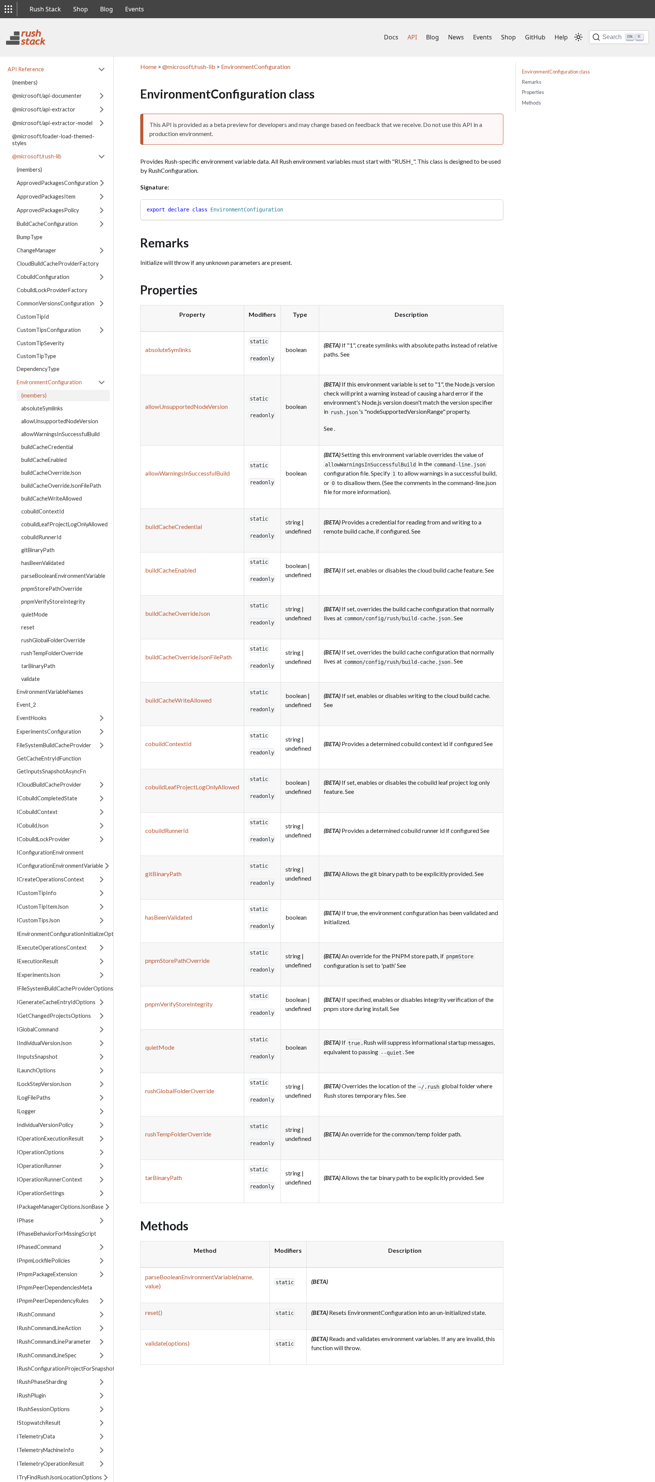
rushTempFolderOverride (52, 653)
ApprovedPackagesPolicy (48, 210)
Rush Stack (45, 9)
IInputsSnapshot (37, 1056)
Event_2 (26, 704)
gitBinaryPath (38, 550)
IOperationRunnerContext (49, 1179)
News (456, 37)
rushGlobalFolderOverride (53, 640)
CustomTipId (33, 316)
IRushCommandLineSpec (47, 1355)
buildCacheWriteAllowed (51, 498)
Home (148, 66)
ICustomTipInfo (36, 893)
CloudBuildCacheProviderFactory (58, 263)
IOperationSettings (40, 1193)
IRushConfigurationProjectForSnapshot (63, 1368)
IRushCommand (36, 1314)
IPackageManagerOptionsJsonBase (60, 1206)
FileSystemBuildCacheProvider (54, 745)
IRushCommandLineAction (49, 1328)
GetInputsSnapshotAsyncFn (51, 771)
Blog (106, 9)
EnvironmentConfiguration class (556, 72)
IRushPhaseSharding (42, 1382)
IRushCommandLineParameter (54, 1341)
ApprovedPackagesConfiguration (57, 183)
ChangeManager (36, 250)
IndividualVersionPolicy (45, 1125)
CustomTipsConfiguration (49, 330)
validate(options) (167, 1343)
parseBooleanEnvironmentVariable (63, 576)
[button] (8, 9)
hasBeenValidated (42, 563)
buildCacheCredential (47, 447)
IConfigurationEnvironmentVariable (60, 865)
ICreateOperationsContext (50, 879)
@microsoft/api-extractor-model (52, 123)
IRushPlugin (31, 1395)
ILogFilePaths (33, 1097)
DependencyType (38, 369)
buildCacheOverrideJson (51, 472)
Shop (80, 9)
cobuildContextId (42, 511)
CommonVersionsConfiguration (55, 303)
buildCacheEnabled (44, 460)
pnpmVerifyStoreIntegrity (53, 601)
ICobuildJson (33, 825)
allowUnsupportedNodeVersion (59, 421)
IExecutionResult (37, 961)
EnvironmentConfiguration (49, 382)
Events (134, 9)
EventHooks (32, 718)
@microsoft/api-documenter (47, 95)
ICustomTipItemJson (43, 906)
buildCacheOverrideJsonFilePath (61, 485)
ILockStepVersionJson (44, 1084)
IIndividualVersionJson (44, 1043)
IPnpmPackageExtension (47, 1274)
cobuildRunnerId (41, 537)
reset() (153, 1312)
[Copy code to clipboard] (494, 208)
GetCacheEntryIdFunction (49, 758)
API (412, 37)
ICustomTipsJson (38, 920)
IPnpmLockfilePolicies (43, 1260)
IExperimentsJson (38, 975)
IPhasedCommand (39, 1247)
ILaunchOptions (36, 1070)
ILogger (26, 1111)
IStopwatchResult (39, 1422)
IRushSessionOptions (43, 1409)
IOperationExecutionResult (50, 1138)
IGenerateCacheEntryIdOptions (56, 1002)
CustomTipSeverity (40, 343)
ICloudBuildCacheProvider (49, 784)
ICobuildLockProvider (43, 839)
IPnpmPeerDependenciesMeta (54, 1287)
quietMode (34, 614)
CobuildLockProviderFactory (52, 290)
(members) (25, 82)
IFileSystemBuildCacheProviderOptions (65, 988)
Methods (531, 103)
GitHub (535, 37)
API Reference (26, 69)
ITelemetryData (36, 1436)
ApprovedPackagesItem (46, 196)
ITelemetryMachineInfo (45, 1450)
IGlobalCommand (37, 1029)
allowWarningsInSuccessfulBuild (60, 434)
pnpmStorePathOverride (51, 588)
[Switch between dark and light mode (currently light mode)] (578, 37)
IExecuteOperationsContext (52, 947)
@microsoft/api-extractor (43, 109)
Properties (533, 92)
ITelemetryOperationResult (50, 1463)
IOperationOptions (40, 1152)
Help (561, 37)
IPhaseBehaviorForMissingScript (56, 1233)
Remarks (531, 82)
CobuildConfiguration (43, 277)
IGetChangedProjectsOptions (54, 1016)
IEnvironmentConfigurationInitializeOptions (70, 934)
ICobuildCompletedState (47, 798)
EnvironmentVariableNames (50, 692)
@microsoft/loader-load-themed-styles (53, 139)
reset (27, 627)
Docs (391, 37)
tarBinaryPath (38, 666)
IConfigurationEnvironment (50, 852)
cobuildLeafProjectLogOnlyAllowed (64, 524)
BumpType (29, 237)
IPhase (25, 1220)
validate (30, 679)
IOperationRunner (39, 1166)
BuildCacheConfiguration (47, 224)
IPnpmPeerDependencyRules (53, 1300)
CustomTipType (36, 356)
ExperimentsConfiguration (49, 731)
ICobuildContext (37, 812)
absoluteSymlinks (42, 408)
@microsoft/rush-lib (36, 156)
